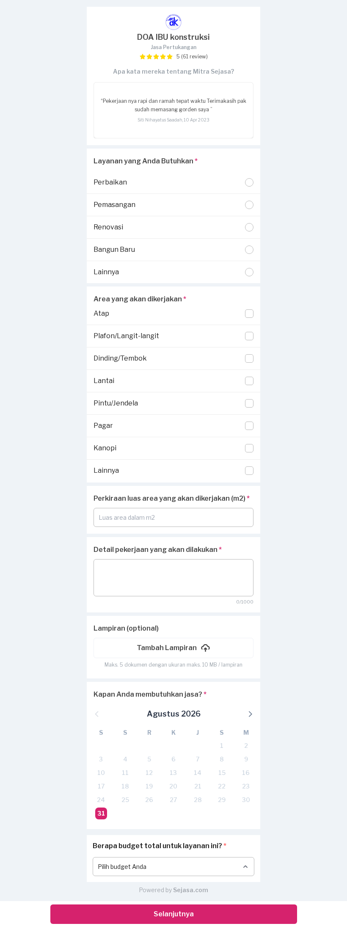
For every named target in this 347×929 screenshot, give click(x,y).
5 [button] (149, 759)
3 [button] (101, 759)
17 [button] (101, 786)
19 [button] (149, 786)
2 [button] (246, 745)
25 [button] (125, 799)
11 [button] (125, 772)
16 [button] (246, 772)
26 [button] (149, 799)
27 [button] (173, 799)
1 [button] (221, 745)
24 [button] (101, 799)
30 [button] (246, 799)
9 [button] (246, 759)
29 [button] (222, 799)
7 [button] (197, 759)
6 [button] (173, 759)
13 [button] (173, 772)
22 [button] (222, 786)
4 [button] (125, 759)
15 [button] (222, 772)
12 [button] (149, 772)
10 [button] (101, 772)
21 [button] (197, 786)
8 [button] (222, 759)
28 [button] (198, 799)
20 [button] (173, 786)
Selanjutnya (174, 914)
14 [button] (197, 772)
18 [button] (125, 786)
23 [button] (246, 786)
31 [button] (101, 813)
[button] (173, 648)
